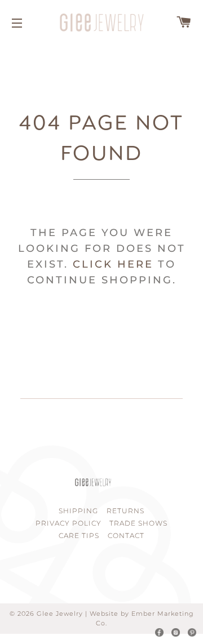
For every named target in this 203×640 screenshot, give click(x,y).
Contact (126, 535)
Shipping (78, 510)
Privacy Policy (69, 523)
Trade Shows (138, 523)
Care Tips (79, 535)
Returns (125, 510)
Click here (113, 264)
